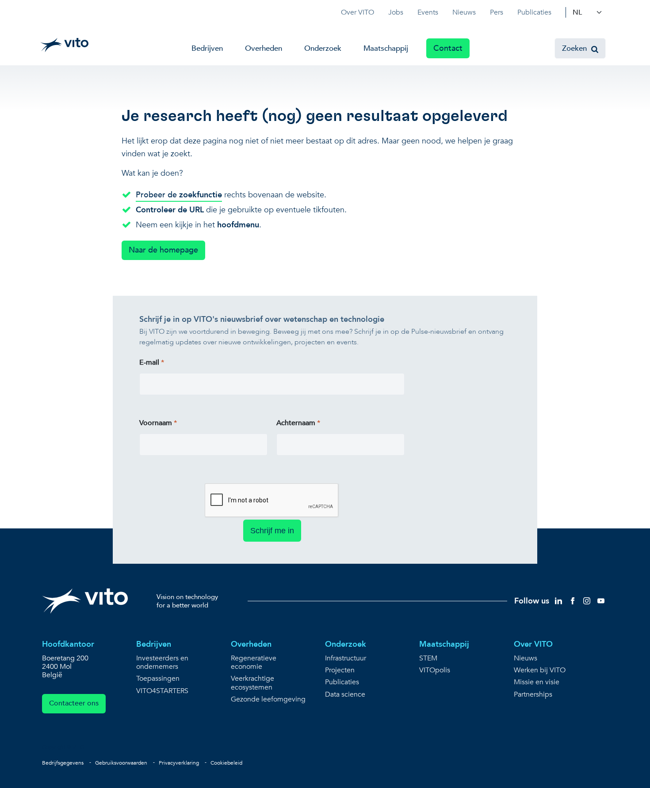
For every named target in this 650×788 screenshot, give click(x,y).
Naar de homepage (163, 250)
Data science (345, 694)
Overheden (263, 48)
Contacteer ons (74, 703)
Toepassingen (158, 679)
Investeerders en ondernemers (162, 662)
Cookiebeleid (226, 762)
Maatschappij (385, 48)
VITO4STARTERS (162, 691)
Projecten (340, 670)
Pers (496, 12)
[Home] (64, 45)
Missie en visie (536, 682)
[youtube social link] (601, 600)
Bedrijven (207, 48)
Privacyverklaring (179, 762)
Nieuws (464, 12)
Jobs (395, 12)
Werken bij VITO (540, 670)
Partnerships (533, 694)
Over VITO (357, 12)
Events (427, 12)
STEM (428, 658)
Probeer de (179, 194)
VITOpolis (434, 670)
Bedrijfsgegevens (63, 762)
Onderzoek (322, 48)
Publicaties (534, 12)
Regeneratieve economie (253, 662)
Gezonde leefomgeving (268, 699)
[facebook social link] (573, 600)
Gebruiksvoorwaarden (121, 762)
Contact (448, 48)
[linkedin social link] (558, 600)
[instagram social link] (587, 600)
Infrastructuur (345, 658)
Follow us (531, 601)
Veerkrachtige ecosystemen (252, 683)
